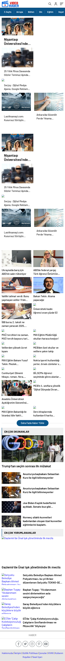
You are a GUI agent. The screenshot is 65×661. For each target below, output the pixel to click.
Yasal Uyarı (37, 657)
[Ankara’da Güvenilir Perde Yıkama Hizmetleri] (48, 101)
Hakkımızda (7, 653)
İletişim (17, 653)
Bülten (31, 12)
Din (40, 12)
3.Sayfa (7, 12)
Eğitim (50, 12)
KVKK (51, 653)
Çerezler (43, 653)
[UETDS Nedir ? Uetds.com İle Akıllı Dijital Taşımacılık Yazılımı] (16, 101)
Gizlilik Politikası (30, 653)
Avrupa (19, 12)
